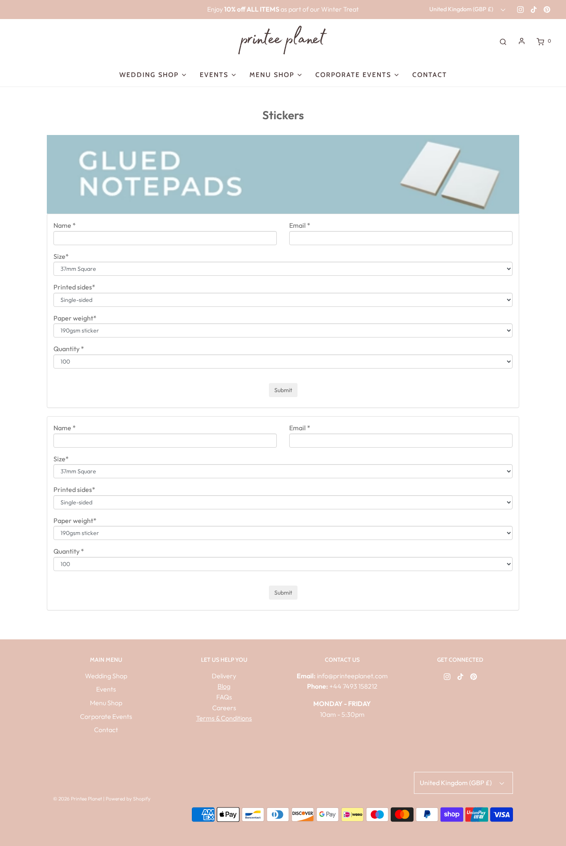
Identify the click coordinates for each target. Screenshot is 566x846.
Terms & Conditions (224, 718)
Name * (64, 225)
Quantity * (68, 349)
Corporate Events (106, 716)
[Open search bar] (503, 41)
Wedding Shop (106, 676)
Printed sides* (74, 287)
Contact (429, 75)
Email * (299, 225)
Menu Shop (106, 703)
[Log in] (522, 41)
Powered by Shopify (128, 798)
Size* (61, 256)
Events (106, 689)
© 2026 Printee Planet (78, 798)
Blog (224, 686)
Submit (283, 390)
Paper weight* (75, 318)
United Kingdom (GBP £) (461, 9)
